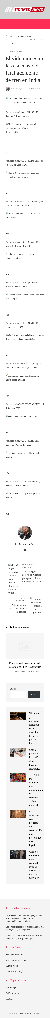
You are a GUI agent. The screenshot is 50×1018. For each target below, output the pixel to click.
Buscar (13, 689)
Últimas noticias (14, 52)
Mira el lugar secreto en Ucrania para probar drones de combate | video (31, 573)
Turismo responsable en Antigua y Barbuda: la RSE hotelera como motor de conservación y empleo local (25, 918)
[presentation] (8, 655)
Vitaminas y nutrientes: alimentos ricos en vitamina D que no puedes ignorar (34, 728)
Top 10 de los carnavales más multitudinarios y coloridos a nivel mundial (37, 790)
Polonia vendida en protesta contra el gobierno (19, 605)
